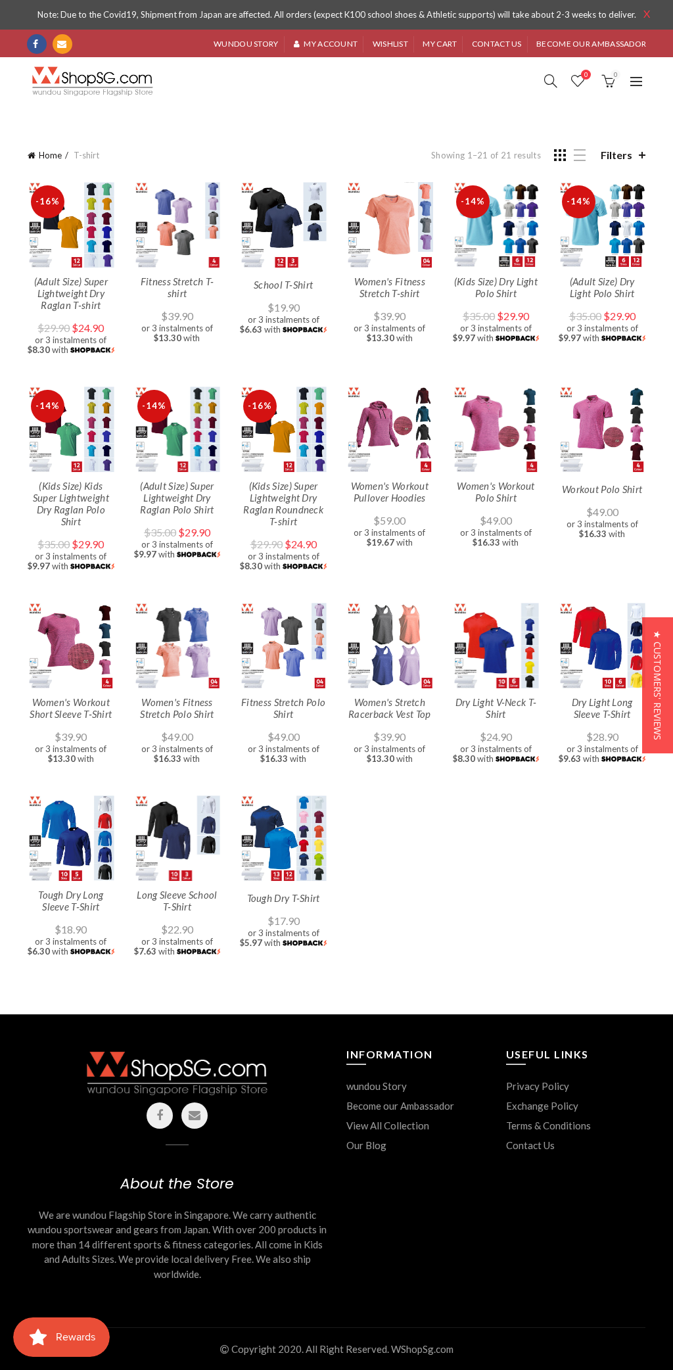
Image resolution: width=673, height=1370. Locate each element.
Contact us (497, 44)
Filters (616, 155)
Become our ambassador (591, 44)
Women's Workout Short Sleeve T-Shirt (71, 708)
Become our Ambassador (400, 1106)
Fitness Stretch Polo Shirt (283, 708)
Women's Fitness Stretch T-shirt (390, 287)
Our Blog (366, 1145)
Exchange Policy (542, 1106)
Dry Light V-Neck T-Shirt (496, 708)
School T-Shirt (283, 285)
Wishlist (390, 44)
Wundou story (246, 44)
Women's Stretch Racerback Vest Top (389, 708)
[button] (657, 685)
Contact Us (530, 1145)
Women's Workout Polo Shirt (496, 492)
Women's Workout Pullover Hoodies (390, 492)
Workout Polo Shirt (602, 489)
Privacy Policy (537, 1086)
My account (331, 44)
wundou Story (376, 1086)
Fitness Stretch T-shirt (177, 287)
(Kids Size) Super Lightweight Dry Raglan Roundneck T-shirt (283, 503)
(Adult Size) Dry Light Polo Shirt (602, 287)
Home (50, 155)
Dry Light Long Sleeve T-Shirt (602, 708)
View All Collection (387, 1125)
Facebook (37, 44)
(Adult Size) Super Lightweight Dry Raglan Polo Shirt (177, 497)
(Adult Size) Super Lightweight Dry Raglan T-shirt (71, 293)
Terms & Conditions (548, 1125)
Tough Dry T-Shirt (283, 898)
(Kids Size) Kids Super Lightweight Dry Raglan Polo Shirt (71, 503)
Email (62, 44)
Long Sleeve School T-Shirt (177, 900)
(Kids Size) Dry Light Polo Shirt (496, 287)
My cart (440, 44)
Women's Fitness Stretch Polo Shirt (177, 708)
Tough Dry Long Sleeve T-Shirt (70, 900)
